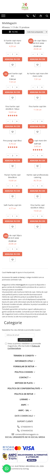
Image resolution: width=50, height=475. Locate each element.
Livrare (24, 399)
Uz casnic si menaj (17, 277)
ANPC (24, 404)
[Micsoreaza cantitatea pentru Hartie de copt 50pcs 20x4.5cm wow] (33, 54)
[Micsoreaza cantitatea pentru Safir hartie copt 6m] (8, 216)
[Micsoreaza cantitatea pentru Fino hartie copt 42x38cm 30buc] (33, 216)
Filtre (14, 32)
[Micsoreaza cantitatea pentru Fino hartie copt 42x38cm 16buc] (8, 121)
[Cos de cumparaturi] (41, 16)
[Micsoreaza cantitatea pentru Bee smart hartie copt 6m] (8, 87)
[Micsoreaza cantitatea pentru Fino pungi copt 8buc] (8, 156)
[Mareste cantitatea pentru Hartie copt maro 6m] (42, 156)
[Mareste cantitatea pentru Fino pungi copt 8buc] (17, 156)
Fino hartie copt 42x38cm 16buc (12, 107)
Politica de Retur (24, 394)
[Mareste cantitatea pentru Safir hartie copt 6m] (17, 216)
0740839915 (26, 426)
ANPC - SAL (24, 410)
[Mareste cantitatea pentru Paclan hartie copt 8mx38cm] (17, 186)
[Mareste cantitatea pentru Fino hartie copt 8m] (42, 121)
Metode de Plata (24, 383)
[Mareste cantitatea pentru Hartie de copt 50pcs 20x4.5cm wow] (42, 54)
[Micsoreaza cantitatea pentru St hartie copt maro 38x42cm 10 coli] (8, 54)
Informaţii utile (24, 361)
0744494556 (26, 430)
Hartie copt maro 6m (37, 140)
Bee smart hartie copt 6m (12, 74)
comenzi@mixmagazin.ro (26, 434)
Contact (24, 377)
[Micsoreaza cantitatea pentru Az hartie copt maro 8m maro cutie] (33, 87)
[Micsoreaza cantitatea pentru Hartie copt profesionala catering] (33, 186)
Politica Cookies (24, 372)
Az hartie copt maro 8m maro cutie (37, 74)
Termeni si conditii (24, 355)
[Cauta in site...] (47, 16)
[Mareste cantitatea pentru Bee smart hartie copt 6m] (17, 87)
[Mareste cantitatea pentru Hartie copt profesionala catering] (42, 186)
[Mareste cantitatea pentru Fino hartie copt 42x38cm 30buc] (42, 216)
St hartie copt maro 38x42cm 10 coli (12, 41)
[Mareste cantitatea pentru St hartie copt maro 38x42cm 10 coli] (17, 54)
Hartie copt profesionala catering (37, 176)
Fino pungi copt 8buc (12, 140)
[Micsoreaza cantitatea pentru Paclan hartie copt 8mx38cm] (8, 186)
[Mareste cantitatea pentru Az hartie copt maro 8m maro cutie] (42, 87)
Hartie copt (11, 272)
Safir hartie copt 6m (12, 205)
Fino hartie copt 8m (37, 106)
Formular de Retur (24, 366)
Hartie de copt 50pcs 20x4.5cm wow (37, 41)
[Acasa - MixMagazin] (25, 6)
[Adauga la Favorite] (12, 65)
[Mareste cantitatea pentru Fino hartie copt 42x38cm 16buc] (17, 121)
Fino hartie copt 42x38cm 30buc (38, 206)
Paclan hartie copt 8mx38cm (12, 176)
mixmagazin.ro (22, 284)
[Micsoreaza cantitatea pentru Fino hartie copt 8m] (33, 121)
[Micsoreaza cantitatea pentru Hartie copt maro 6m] (33, 156)
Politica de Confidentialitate (24, 388)
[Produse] (3, 17)
